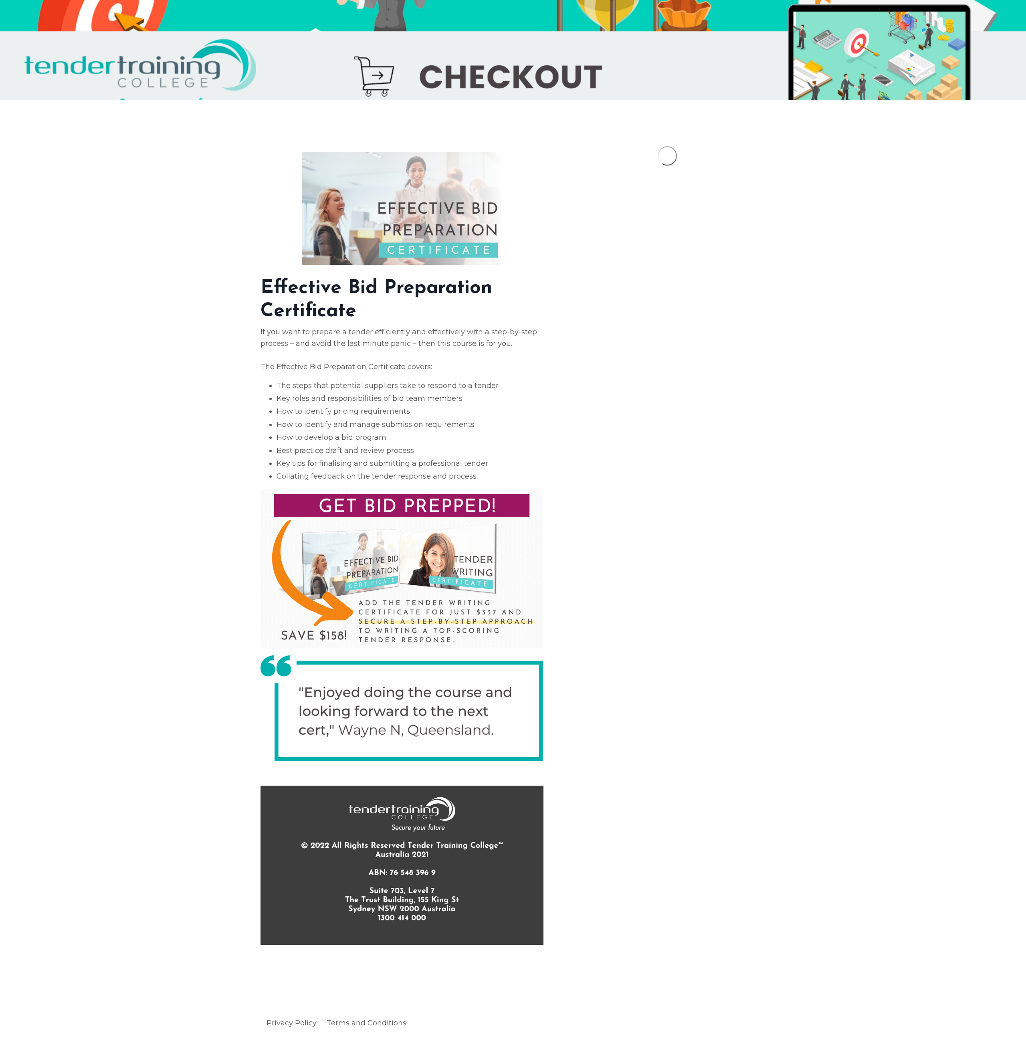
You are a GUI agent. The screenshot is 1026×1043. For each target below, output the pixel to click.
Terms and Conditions (366, 1023)
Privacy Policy (292, 1023)
